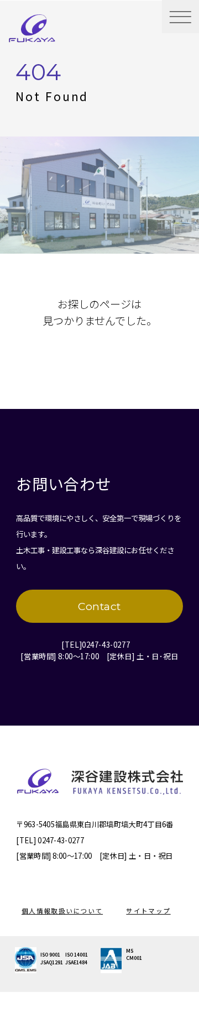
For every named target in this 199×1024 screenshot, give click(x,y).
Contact (99, 606)
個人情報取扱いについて (62, 910)
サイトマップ (148, 910)
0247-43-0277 (106, 644)
